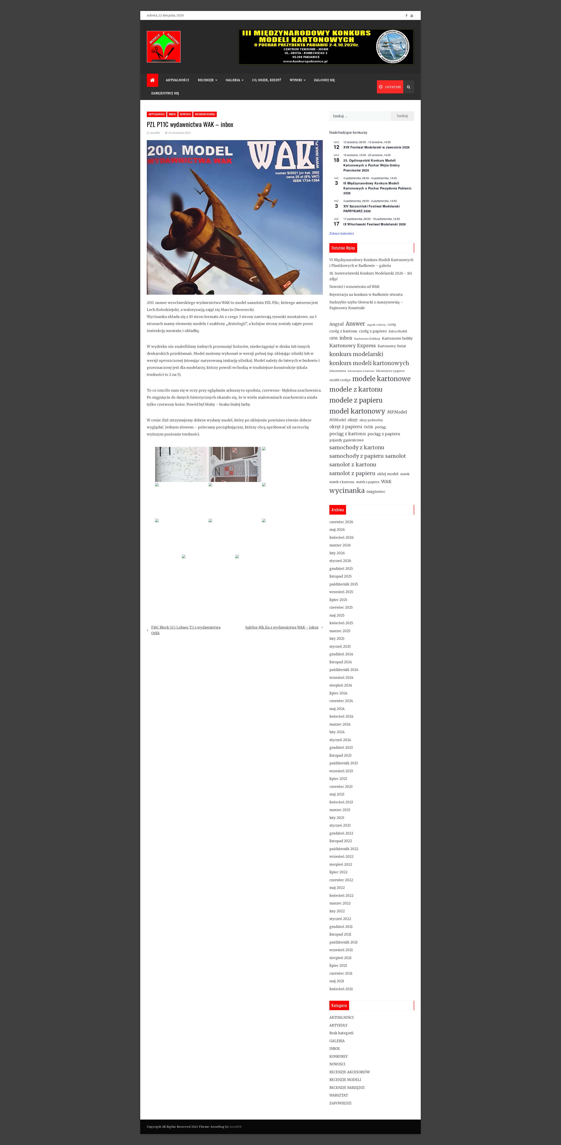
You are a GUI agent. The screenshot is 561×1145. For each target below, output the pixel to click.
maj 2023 (336, 794)
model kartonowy (357, 411)
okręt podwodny (371, 420)
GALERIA (337, 1041)
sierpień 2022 (340, 864)
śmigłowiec (375, 492)
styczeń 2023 (340, 825)
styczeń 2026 (340, 561)
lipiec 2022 (338, 872)
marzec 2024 (340, 724)
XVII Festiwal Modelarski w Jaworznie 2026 (376, 147)
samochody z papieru (356, 456)
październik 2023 (343, 763)
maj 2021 (336, 981)
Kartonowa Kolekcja (367, 338)
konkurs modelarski (356, 354)
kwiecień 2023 (341, 802)
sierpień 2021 (340, 958)
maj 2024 (337, 709)
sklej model (387, 474)
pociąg (380, 427)
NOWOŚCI (185, 114)
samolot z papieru (352, 473)
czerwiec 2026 (341, 522)
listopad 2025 (340, 576)
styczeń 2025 (340, 646)
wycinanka (347, 491)
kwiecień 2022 (341, 896)
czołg (391, 324)
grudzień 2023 (341, 747)
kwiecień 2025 (341, 623)
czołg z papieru (373, 331)
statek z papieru (367, 482)
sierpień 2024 (340, 685)
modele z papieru (356, 400)
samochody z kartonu (356, 447)
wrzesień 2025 (341, 592)
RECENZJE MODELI (205, 114)
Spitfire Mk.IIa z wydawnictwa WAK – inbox (281, 627)
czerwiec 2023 (341, 787)
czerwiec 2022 (341, 880)
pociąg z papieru (383, 433)
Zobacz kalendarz (341, 233)
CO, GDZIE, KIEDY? (266, 80)
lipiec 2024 (338, 693)
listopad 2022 (340, 841)
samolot (395, 456)
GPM (333, 338)
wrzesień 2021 (341, 950)
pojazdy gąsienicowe (346, 440)
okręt (353, 419)
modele (155, 132)
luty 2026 (337, 553)
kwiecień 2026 (341, 537)
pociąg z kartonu (347, 433)
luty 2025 (336, 639)
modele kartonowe (381, 379)
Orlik (368, 427)
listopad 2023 (340, 755)
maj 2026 (337, 530)
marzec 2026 (340, 545)
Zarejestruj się (165, 93)
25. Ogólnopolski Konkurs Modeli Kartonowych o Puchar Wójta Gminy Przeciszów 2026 (371, 165)
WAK (386, 481)
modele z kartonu (355, 389)
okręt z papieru (345, 426)
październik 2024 (343, 670)
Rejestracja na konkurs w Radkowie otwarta (366, 294)
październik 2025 (343, 584)
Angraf (336, 324)
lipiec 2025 (338, 600)
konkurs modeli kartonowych (369, 363)
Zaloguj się (324, 80)
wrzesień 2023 (341, 771)
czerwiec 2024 (341, 701)
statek (405, 474)
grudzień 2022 (341, 833)
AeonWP (235, 1126)
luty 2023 (336, 818)
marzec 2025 (339, 631)
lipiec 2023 (338, 779)
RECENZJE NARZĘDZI (347, 1088)
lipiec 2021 (338, 965)
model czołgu (340, 380)
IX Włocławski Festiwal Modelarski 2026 (374, 224)
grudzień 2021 (341, 927)
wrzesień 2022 (341, 856)
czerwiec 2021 (340, 973)
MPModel (397, 412)
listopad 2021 (340, 934)
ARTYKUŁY (338, 1025)
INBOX (172, 114)
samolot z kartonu (352, 464)
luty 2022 (337, 911)
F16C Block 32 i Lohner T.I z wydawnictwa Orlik (185, 630)
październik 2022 (343, 849)
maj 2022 (337, 888)
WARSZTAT (338, 1095)
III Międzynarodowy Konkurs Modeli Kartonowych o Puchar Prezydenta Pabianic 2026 (377, 188)
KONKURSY (338, 1056)
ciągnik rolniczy (376, 324)
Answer (355, 324)
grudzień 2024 (341, 654)
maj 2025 (336, 615)
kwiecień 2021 (341, 989)
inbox (345, 338)
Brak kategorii (341, 1033)
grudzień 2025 (341, 569)
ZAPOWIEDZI (340, 1103)
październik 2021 (343, 942)
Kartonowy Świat (392, 346)
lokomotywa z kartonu (361, 371)
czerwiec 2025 (341, 607)
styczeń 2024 (340, 740)
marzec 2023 (339, 810)
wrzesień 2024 (341, 678)
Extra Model (398, 331)
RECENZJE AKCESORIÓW (349, 1072)
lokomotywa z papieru (390, 371)
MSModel (337, 420)
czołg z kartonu (343, 331)
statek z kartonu (341, 482)
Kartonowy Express (352, 346)
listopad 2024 (340, 662)
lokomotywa (337, 371)
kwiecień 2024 (341, 716)
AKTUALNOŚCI (177, 80)
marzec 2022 (340, 903)
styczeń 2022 (340, 919)
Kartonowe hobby (397, 338)
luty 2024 (337, 732)
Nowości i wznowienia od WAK (354, 287)
